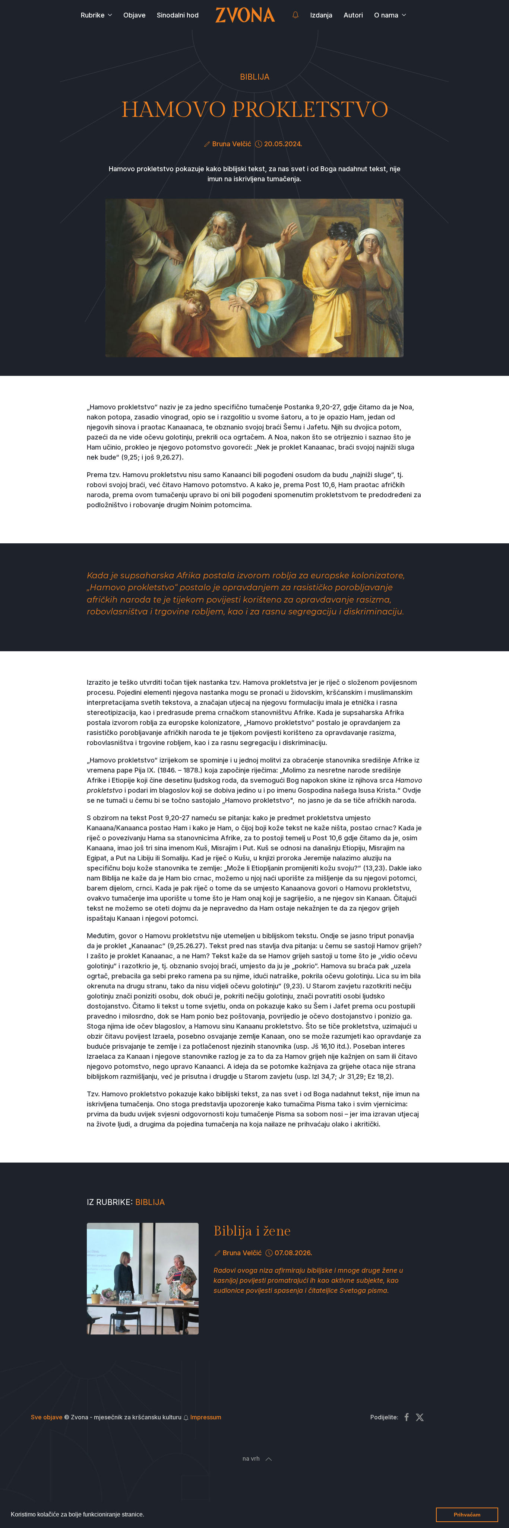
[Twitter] (419, 1417)
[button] (147, 1515)
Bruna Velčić (231, 144)
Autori (353, 15)
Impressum (205, 1417)
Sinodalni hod (178, 15)
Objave (134, 15)
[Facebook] (406, 1417)
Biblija (254, 76)
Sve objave (47, 1417)
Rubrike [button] (93, 15)
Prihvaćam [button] (467, 1515)
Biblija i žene (252, 1231)
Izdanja (321, 15)
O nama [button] (386, 15)
